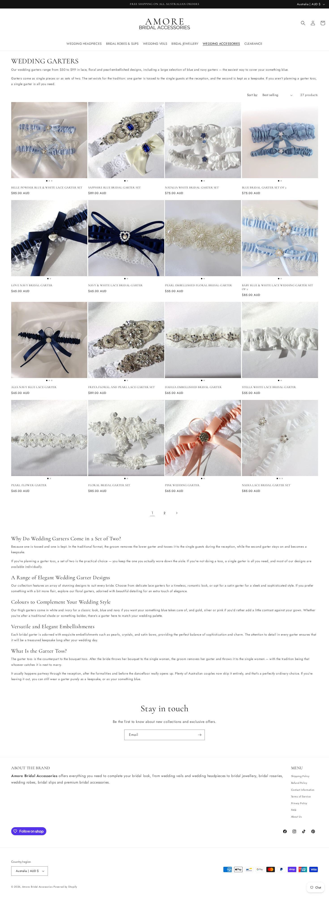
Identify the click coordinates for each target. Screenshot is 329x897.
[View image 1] (46, 181)
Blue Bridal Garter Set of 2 (264, 187)
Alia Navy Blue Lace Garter (34, 387)
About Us (296, 816)
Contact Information (302, 790)
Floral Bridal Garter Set (109, 485)
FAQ (293, 810)
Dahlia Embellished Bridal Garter (193, 387)
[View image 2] (49, 181)
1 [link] (152, 513)
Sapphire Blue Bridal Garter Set (114, 187)
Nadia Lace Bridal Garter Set (266, 485)
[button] (84, 43)
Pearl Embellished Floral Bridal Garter (198, 285)
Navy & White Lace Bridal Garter (115, 285)
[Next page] (177, 513)
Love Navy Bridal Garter (32, 285)
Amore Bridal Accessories (37, 886)
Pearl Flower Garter (29, 485)
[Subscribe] (200, 735)
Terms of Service (301, 796)
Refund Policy (299, 783)
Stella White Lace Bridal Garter (269, 387)
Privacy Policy (299, 803)
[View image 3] (51, 181)
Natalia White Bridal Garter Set (192, 187)
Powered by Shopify (65, 886)
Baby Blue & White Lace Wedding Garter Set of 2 (277, 287)
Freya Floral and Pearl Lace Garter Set (121, 387)
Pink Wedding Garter (182, 485)
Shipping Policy (300, 776)
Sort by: (252, 95)
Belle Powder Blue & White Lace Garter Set (46, 187)
